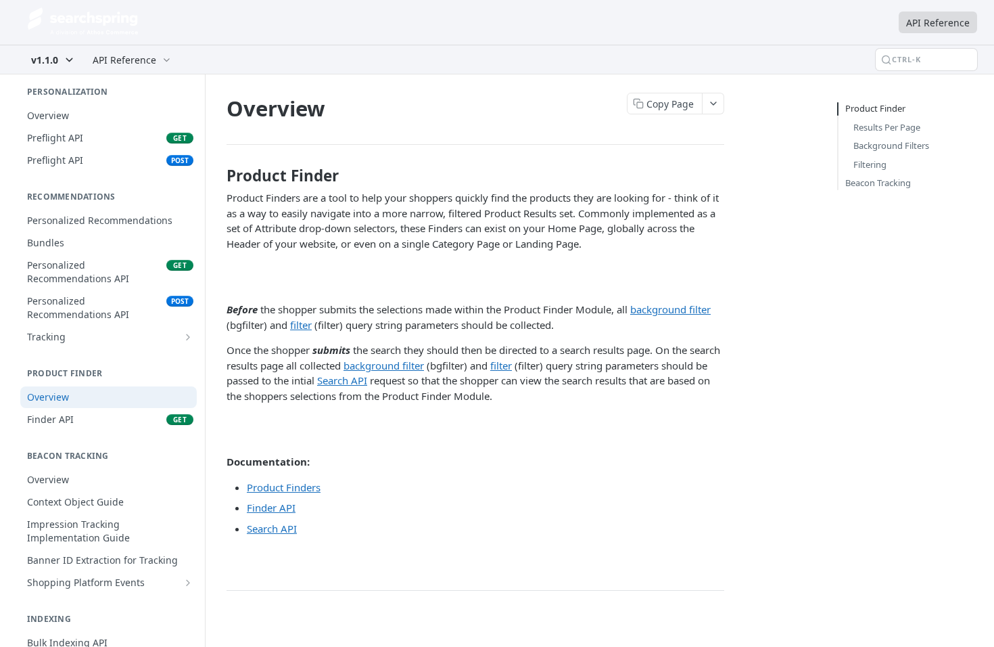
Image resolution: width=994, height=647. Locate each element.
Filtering (869, 164)
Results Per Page (886, 127)
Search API (342, 380)
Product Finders (284, 487)
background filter (670, 309)
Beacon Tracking (878, 183)
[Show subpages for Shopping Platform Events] (188, 582)
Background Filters (891, 145)
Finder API (271, 507)
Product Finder (875, 108)
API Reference (938, 22)
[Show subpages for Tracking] (188, 337)
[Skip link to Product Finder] (217, 176)
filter (301, 325)
